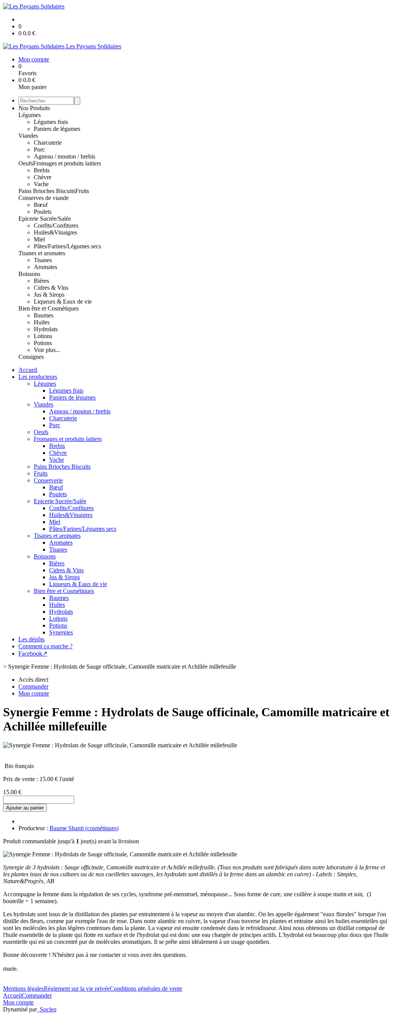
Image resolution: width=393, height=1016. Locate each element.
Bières (41, 281)
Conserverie (48, 480)
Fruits (82, 191)
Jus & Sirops (49, 294)
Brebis (42, 170)
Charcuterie (48, 142)
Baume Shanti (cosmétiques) (84, 828)
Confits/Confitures (56, 225)
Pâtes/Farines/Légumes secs (67, 246)
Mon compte (18, 1002)
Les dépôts (31, 639)
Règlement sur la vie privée (77, 988)
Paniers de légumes (57, 129)
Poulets (42, 211)
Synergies (61, 632)
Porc (39, 149)
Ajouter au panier (25, 808)
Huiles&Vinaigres (55, 232)
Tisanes (43, 260)
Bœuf (41, 205)
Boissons (29, 274)
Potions (43, 343)
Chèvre (42, 177)
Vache (41, 184)
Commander (37, 995)
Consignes (31, 357)
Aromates (45, 267)
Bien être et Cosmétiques (48, 308)
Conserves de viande (43, 198)
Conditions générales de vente (146, 988)
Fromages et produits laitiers (67, 163)
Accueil (27, 370)
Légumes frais (51, 122)
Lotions (43, 336)
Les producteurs (37, 376)
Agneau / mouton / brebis (64, 156)
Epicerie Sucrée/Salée (44, 218)
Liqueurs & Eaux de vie (63, 301)
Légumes (29, 115)
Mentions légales (23, 988)
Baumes (43, 315)
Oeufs (25, 163)
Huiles (42, 322)
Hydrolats (46, 329)
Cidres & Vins (51, 287)
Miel (39, 239)
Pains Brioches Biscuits (46, 191)
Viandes (28, 135)
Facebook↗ (32, 653)
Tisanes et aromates (41, 253)
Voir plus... (47, 350)
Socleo (48, 1009)
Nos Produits (34, 108)
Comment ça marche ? (45, 646)
